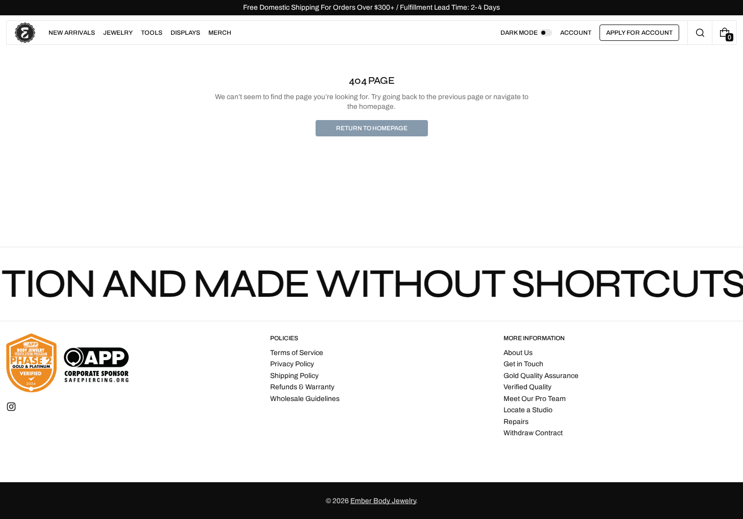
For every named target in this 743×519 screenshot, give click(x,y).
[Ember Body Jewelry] (67, 363)
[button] (700, 32)
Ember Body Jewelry (383, 501)
